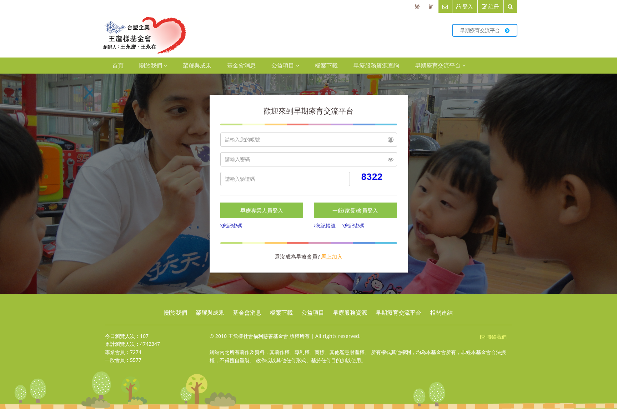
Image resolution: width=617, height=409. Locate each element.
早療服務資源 (350, 312)
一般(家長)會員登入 (355, 210)
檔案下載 (326, 65)
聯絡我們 (496, 336)
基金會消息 (241, 65)
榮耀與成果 (197, 65)
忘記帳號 (326, 225)
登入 (467, 6)
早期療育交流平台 (480, 30)
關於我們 (150, 65)
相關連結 (441, 312)
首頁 (118, 65)
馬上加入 (331, 256)
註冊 (493, 6)
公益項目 (282, 65)
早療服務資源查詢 (376, 65)
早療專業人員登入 (261, 210)
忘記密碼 (232, 225)
